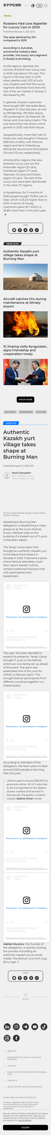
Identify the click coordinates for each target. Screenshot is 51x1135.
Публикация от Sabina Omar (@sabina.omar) (26, 756)
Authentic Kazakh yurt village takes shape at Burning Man (21, 255)
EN (39, 5)
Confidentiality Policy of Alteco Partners (24, 1058)
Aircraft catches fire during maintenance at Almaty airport (24, 302)
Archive (12, 1066)
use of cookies (24, 1120)
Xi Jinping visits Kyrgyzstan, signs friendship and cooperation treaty (25, 350)
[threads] (7, 1038)
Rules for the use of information (25, 1087)
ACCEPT (26, 1127)
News (7, 15)
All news (10, 412)
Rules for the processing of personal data (27, 1073)
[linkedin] (7, 1026)
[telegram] (25, 1026)
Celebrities (26, 412)
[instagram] (16, 1026)
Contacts (12, 1081)
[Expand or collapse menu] (46, 6)
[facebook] (16, 1038)
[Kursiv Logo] (12, 5)
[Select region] (33, 6)
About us (12, 1051)
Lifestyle (11, 423)
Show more (25, 399)
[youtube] (34, 1026)
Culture (41, 412)
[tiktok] (44, 1026)
